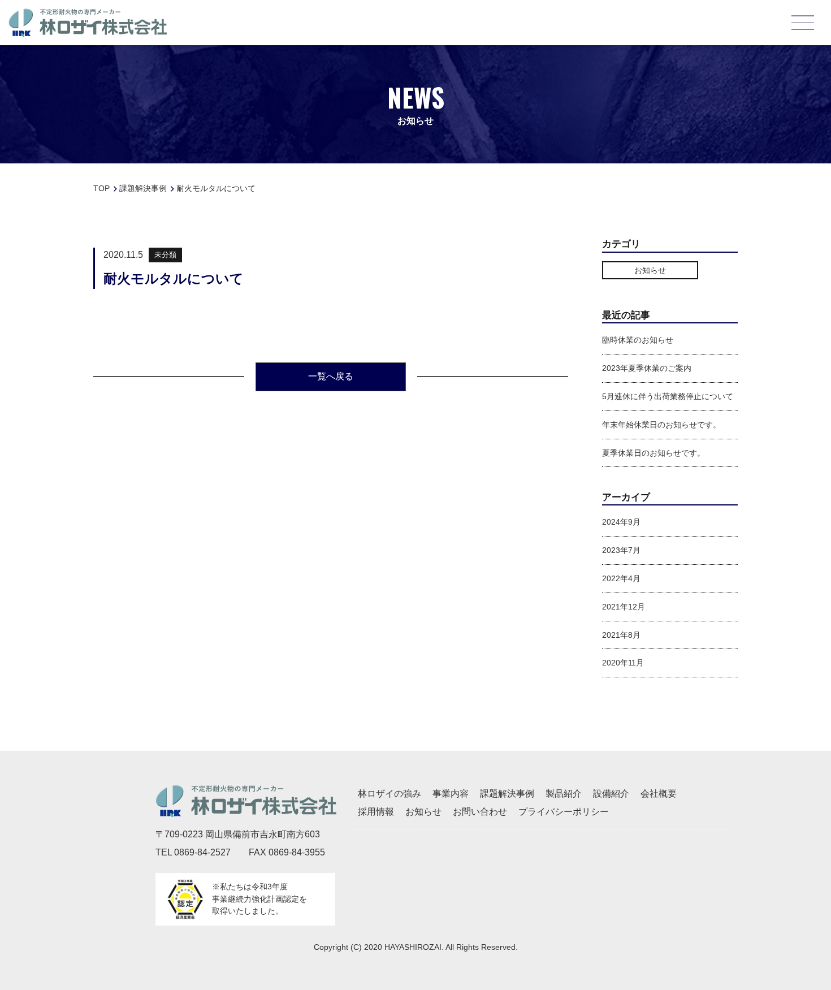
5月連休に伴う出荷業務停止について (667, 396)
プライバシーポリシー (563, 811)
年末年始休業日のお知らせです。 (661, 424)
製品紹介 (564, 793)
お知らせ (650, 270)
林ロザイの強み (389, 793)
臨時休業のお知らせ (637, 339)
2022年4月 (621, 578)
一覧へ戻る (330, 376)
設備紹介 (611, 793)
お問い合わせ (480, 811)
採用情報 (376, 811)
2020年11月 (623, 662)
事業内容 (450, 793)
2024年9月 (621, 521)
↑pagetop (797, 919)
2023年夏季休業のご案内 (646, 368)
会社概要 (658, 793)
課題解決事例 (507, 793)
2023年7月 (621, 550)
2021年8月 (621, 634)
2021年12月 (623, 606)
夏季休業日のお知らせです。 (653, 452)
